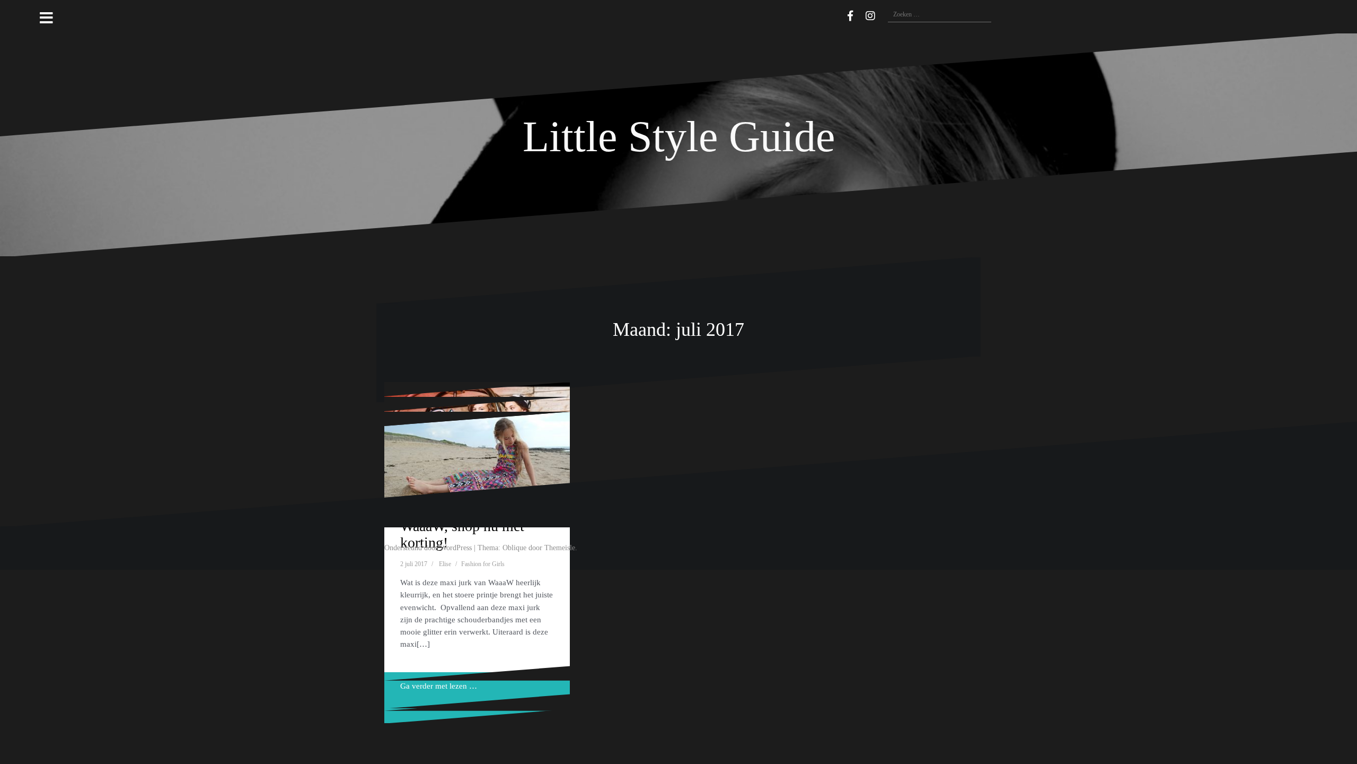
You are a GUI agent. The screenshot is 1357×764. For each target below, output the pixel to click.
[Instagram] (870, 16)
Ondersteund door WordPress (428, 548)
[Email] (835, 14)
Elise (445, 564)
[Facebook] (850, 16)
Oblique (514, 548)
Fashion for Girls (483, 564)
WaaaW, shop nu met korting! (462, 534)
